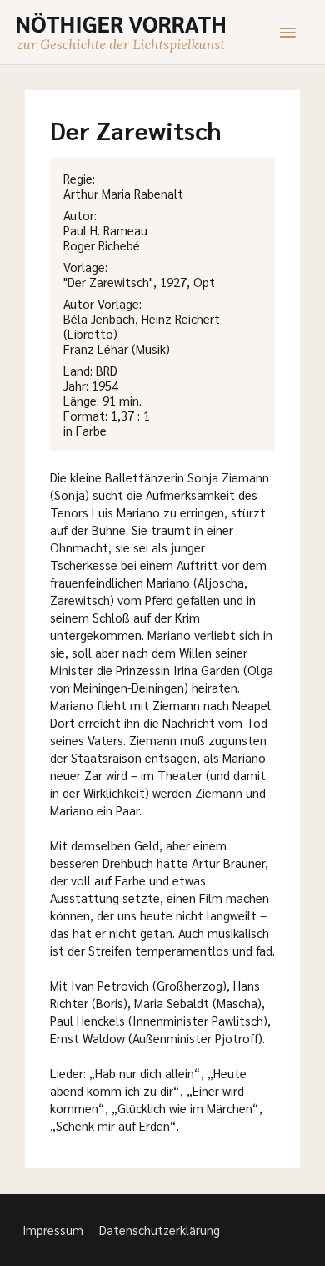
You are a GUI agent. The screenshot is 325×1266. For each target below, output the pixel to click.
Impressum (52, 1230)
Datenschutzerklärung (159, 1230)
